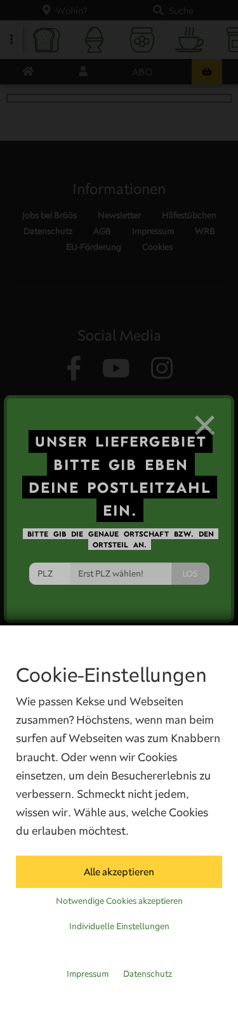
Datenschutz (147, 974)
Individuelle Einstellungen (119, 926)
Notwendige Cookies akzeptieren (119, 901)
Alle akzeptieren (119, 871)
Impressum (88, 974)
